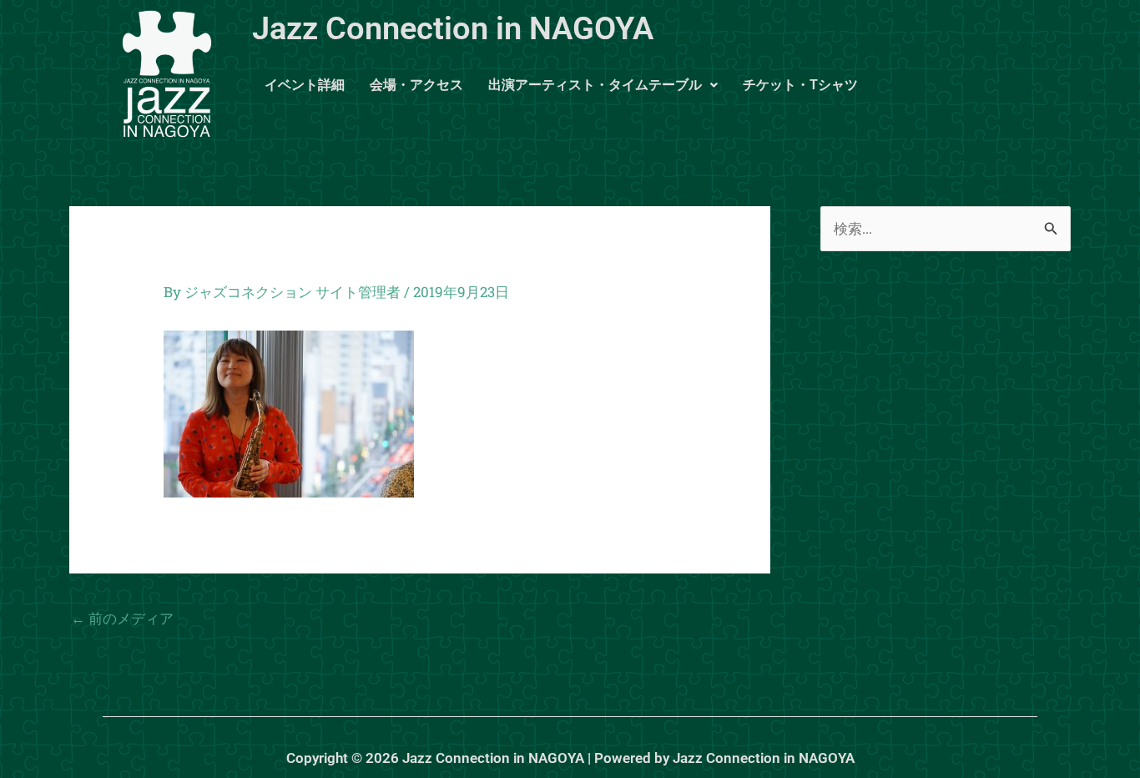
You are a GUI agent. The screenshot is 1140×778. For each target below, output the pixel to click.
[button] (603, 85)
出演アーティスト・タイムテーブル (595, 85)
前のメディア (122, 618)
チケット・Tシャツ (800, 85)
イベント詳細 (305, 85)
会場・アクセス (416, 85)
